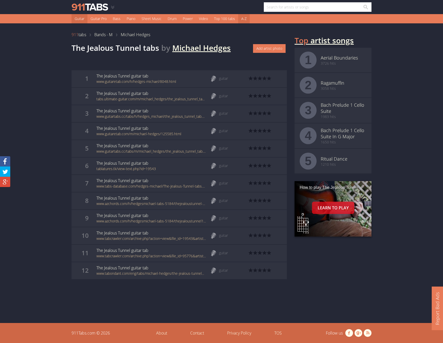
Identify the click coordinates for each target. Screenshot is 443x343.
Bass (116, 18)
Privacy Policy (239, 333)
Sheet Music (152, 18)
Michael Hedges (201, 48)
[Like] (5, 161)
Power (188, 18)
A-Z (244, 18)
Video (203, 18)
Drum (172, 18)
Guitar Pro (98, 18)
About (161, 333)
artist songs (324, 40)
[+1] (5, 182)
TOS (278, 333)
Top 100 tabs (224, 18)
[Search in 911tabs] (365, 7)
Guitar (79, 18)
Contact (197, 333)
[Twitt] (5, 171)
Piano (131, 18)
